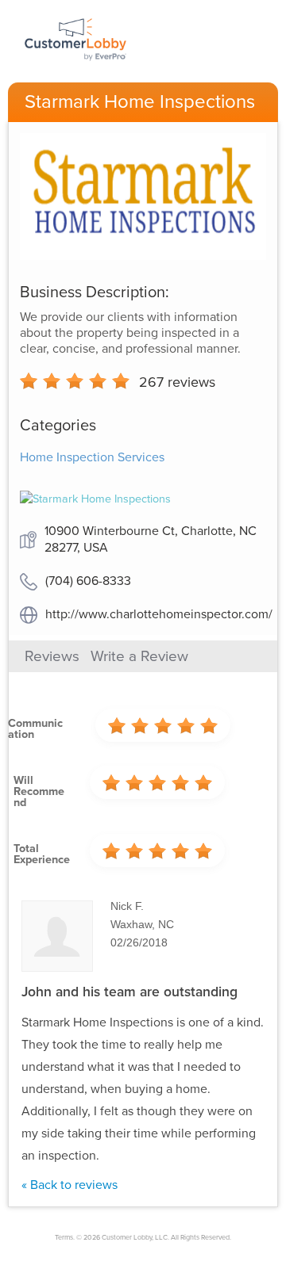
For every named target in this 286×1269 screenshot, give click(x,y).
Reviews (52, 656)
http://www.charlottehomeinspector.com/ (158, 614)
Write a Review (139, 656)
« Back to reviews (69, 1185)
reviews (177, 382)
